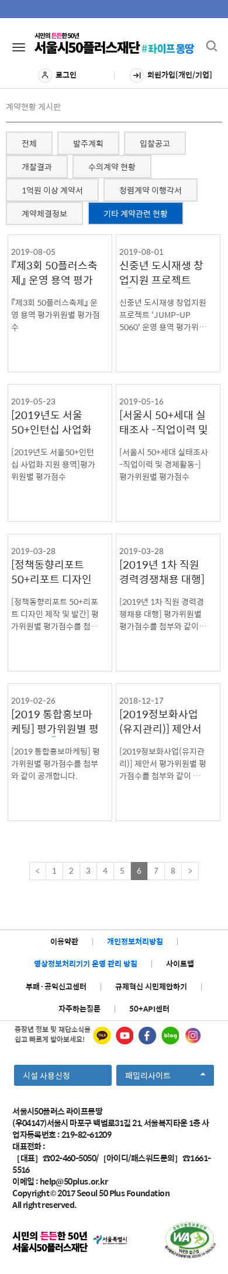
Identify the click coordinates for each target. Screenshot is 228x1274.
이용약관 (64, 941)
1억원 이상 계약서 (52, 190)
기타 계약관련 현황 (135, 213)
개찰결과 (37, 166)
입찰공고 (155, 143)
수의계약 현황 (112, 166)
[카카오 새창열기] (101, 1035)
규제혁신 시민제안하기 (151, 986)
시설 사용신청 (46, 1075)
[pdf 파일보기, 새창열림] (190, 1240)
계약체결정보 (44, 213)
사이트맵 (180, 963)
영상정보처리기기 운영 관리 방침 (85, 963)
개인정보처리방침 (135, 941)
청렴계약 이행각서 (150, 190)
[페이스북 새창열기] (147, 1035)
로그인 (66, 74)
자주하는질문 (79, 1008)
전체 (29, 143)
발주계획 (88, 143)
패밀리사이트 (151, 1077)
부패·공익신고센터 (56, 986)
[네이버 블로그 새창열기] (170, 1035)
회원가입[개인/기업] (179, 74)
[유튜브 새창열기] (124, 1035)
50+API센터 (149, 1008)
